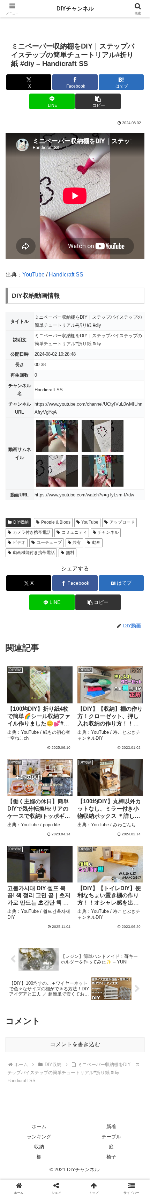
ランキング (39, 1136)
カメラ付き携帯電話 (32, 532)
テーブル (111, 1136)
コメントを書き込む (75, 1044)
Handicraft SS (66, 275)
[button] (97, 101)
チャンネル (108, 532)
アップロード (122, 522)
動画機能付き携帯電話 (34, 552)
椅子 (111, 1157)
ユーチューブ (49, 542)
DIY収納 (21, 522)
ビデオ (19, 542)
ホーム (39, 1126)
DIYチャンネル (75, 9)
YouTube (33, 275)
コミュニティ (74, 532)
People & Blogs (55, 522)
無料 (70, 552)
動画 (96, 542)
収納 (39, 1147)
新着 (111, 1126)
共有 (77, 542)
